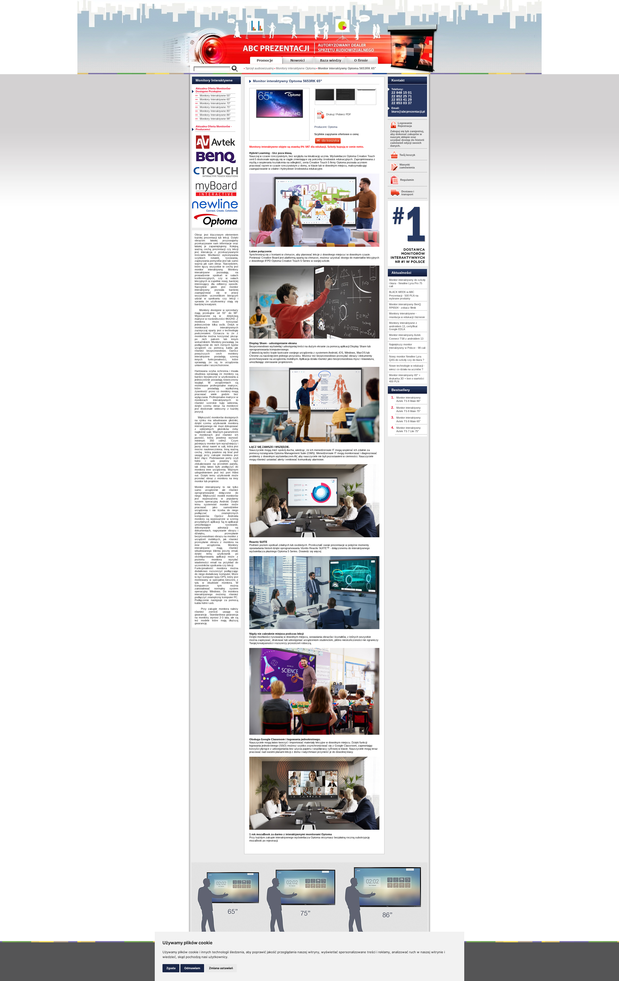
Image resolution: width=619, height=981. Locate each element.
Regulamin (407, 179)
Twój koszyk (407, 154)
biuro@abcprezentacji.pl (408, 111)
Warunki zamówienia (407, 166)
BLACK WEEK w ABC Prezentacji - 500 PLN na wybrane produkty (403, 295)
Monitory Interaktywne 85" (215, 110)
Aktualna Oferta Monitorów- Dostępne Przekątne (213, 90)
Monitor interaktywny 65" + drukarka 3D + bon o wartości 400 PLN (406, 378)
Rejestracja (405, 125)
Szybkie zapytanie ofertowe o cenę (336, 134)
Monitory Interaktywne (214, 80)
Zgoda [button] (171, 968)
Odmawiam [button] (192, 968)
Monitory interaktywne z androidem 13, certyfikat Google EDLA (403, 326)
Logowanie (405, 123)
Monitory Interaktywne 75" (215, 107)
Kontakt (398, 80)
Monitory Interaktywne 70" (215, 103)
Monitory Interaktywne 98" (215, 118)
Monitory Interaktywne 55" (215, 95)
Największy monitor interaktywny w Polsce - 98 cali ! (407, 347)
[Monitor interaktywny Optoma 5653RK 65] (279, 117)
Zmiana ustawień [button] (221, 968)
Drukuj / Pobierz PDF (338, 114)
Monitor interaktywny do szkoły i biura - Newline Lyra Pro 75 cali (407, 283)
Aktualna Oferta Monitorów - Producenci (214, 128)
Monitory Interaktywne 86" (215, 114)
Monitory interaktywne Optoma (296, 68)
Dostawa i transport (407, 193)
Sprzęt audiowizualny (259, 68)
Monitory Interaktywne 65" (215, 99)
